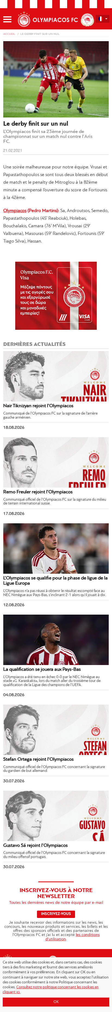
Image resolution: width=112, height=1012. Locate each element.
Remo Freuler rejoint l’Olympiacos (38, 492)
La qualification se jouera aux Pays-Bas (42, 669)
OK (56, 1002)
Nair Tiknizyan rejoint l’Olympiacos (38, 406)
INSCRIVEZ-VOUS (56, 914)
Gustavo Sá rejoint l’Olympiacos (35, 845)
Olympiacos (14, 211)
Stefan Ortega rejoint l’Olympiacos (38, 759)
